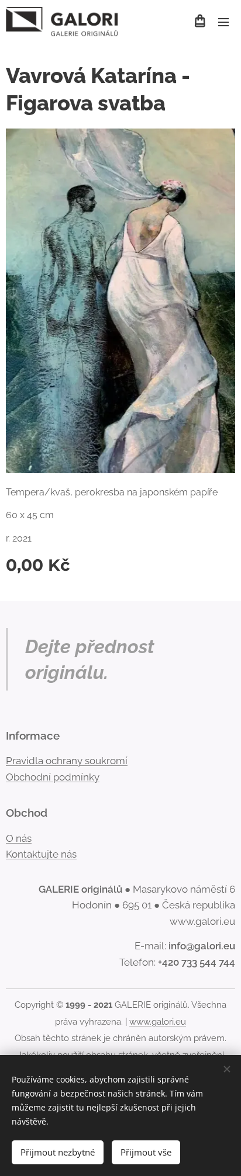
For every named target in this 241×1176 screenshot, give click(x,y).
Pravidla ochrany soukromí (67, 760)
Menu (223, 21)
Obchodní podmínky (52, 777)
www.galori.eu (157, 1022)
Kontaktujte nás (41, 854)
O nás (19, 838)
